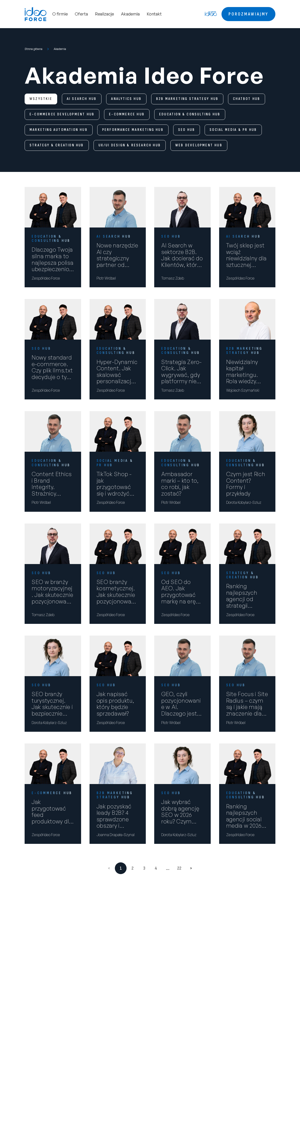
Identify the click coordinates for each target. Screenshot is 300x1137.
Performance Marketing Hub (133, 130)
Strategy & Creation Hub (57, 145)
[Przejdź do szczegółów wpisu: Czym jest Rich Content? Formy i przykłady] (247, 431)
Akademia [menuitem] (130, 13)
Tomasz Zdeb (172, 278)
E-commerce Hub (127, 114)
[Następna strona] (191, 868)
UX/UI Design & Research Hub (129, 145)
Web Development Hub (198, 145)
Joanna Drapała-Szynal (116, 835)
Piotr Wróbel (106, 278)
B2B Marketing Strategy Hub (187, 99)
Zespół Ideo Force (46, 278)
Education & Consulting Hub (189, 114)
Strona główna (33, 49)
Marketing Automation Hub (59, 130)
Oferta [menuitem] (81, 13)
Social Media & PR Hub (233, 130)
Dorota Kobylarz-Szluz (243, 502)
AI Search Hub (82, 99)
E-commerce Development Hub (62, 114)
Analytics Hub (126, 99)
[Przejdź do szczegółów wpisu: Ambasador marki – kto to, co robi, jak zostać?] (182, 431)
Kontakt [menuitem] (154, 13)
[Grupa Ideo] (211, 13)
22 (179, 868)
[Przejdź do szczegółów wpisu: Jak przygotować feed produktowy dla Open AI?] (53, 763)
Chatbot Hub (246, 99)
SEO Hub (186, 130)
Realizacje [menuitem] (104, 13)
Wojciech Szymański (242, 390)
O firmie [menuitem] (60, 13)
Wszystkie (41, 99)
